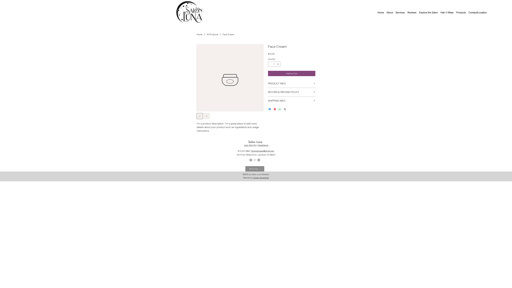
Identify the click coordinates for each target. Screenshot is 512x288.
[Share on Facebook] (269, 109)
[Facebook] (254, 160)
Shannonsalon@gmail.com (262, 151)
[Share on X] (285, 109)
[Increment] (278, 64)
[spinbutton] (274, 64)
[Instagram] (258, 160)
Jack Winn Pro (250, 145)
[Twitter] (250, 160)
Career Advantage (261, 178)
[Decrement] (270, 64)
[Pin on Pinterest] (274, 109)
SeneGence (263, 145)
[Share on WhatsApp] (279, 109)
